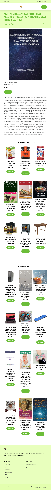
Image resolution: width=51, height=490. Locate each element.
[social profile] (10, 1)
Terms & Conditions (41, 486)
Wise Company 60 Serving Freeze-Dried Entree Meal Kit (10, 239)
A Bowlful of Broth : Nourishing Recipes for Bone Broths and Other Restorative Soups (40, 289)
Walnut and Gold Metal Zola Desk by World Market (40, 239)
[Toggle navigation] (5, 7)
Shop (44, 7)
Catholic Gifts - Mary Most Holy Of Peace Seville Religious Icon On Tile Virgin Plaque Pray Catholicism (10, 419)
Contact (34, 486)
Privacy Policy (38, 487)
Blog (30, 486)
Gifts (7, 467)
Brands (8, 464)
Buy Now (8, 92)
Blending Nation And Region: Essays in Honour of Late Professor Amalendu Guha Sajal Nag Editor (25, 424)
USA (37, 1)
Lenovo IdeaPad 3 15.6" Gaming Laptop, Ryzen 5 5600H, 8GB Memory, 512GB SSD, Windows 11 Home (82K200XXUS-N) (10, 331)
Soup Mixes (9, 474)
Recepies (8, 469)
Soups (11, 82)
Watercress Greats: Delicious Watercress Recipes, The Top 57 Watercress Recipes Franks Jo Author (25, 204)
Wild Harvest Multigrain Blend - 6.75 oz (10, 163)
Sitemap (44, 487)
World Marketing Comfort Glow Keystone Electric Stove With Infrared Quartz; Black (25, 241)
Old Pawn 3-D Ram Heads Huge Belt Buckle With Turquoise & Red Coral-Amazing (25, 327)
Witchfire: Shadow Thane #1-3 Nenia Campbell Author (10, 206)
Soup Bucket (9, 472)
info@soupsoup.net (42, 1)
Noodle (15, 82)
